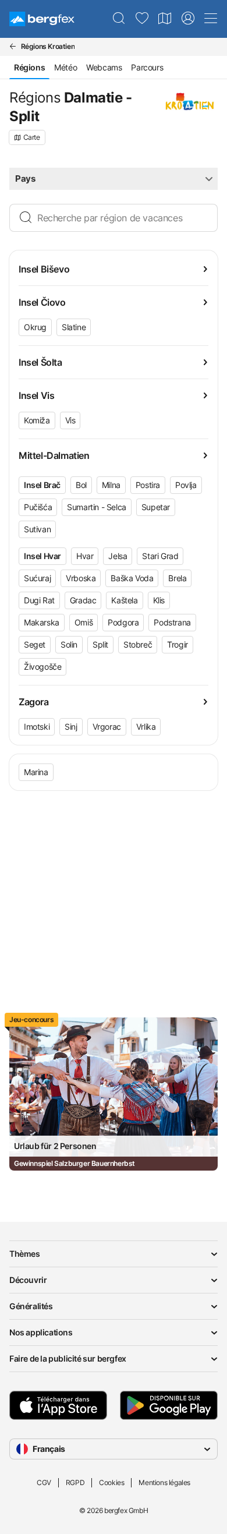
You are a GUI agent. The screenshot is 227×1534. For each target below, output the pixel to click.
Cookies (111, 1482)
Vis (70, 420)
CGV (44, 1482)
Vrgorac (107, 726)
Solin (69, 644)
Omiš (84, 622)
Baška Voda (132, 578)
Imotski (36, 726)
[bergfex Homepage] (42, 19)
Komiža (37, 420)
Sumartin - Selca (96, 507)
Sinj (71, 726)
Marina (36, 772)
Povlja (186, 485)
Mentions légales (164, 1482)
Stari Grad (160, 556)
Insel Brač (42, 485)
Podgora (123, 622)
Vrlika (146, 726)
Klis (159, 600)
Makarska (41, 622)
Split (100, 644)
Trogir (177, 644)
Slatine (74, 327)
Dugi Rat (39, 600)
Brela (177, 578)
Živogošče (42, 666)
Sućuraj (37, 578)
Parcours (147, 67)
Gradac (83, 600)
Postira (148, 485)
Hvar (84, 556)
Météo (65, 67)
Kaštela (124, 600)
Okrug (35, 327)
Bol (81, 485)
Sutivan (37, 529)
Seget (34, 644)
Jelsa (117, 556)
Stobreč (137, 644)
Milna (111, 485)
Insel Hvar (42, 556)
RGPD (75, 1482)
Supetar (155, 507)
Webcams (104, 67)
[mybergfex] (188, 18)
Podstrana (172, 622)
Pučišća (38, 507)
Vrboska (80, 578)
